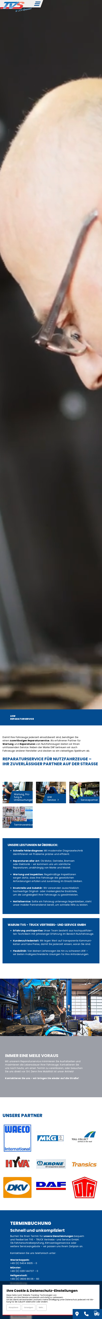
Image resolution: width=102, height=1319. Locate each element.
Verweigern (28, 1307)
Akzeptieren (13, 1307)
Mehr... (41, 1307)
